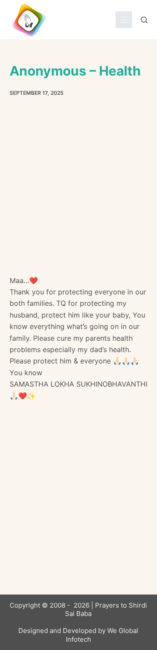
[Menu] (124, 19)
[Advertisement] (78, 192)
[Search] (144, 20)
